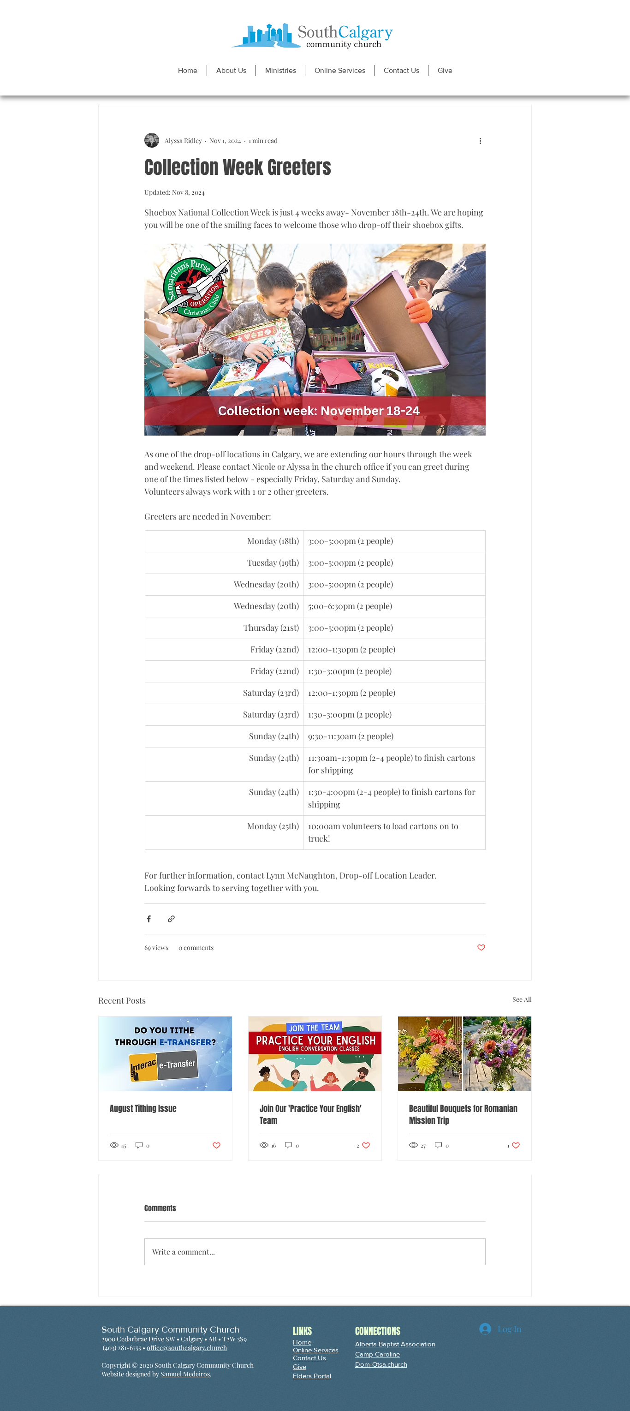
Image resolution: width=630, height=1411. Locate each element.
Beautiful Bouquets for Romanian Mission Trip (463, 1115)
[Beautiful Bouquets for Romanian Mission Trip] (464, 1053)
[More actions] (480, 140)
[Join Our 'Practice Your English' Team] (315, 1053)
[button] (231, 70)
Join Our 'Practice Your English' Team (311, 1115)
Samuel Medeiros (185, 1373)
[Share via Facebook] (148, 919)
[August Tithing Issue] (165, 1053)
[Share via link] (171, 919)
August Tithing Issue (143, 1109)
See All (522, 999)
